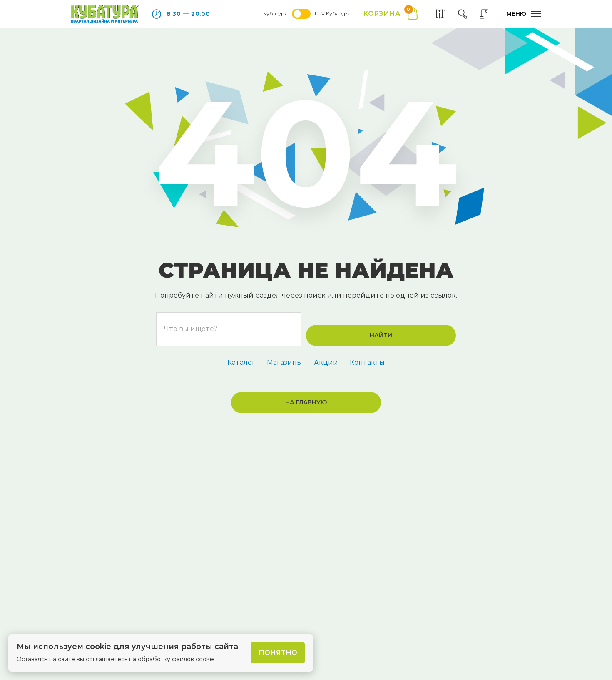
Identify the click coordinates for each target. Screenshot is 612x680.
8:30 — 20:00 (188, 14)
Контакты (367, 362)
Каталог (241, 362)
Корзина (386, 13)
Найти (381, 335)
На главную (306, 402)
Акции (326, 362)
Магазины (284, 362)
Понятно (278, 653)
